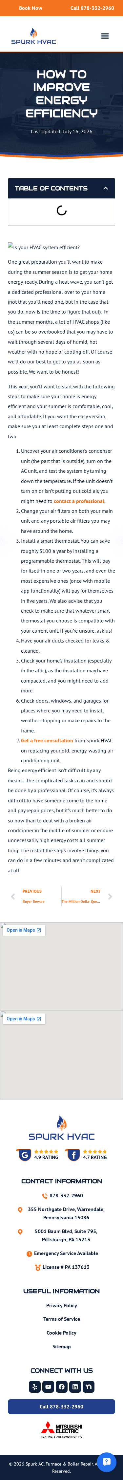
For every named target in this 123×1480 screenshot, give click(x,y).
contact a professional (79, 501)
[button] (105, 36)
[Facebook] (62, 1387)
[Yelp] (35, 1387)
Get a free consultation (47, 740)
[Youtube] (48, 1387)
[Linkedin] (75, 1387)
